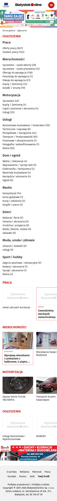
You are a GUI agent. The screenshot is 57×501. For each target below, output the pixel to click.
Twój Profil (43, 476)
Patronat (36, 471)
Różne (6, 148)
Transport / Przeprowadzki (18, 136)
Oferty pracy (10, 48)
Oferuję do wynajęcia (15, 72)
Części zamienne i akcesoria (19, 108)
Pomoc (23, 476)
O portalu (12, 471)
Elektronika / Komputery (17, 168)
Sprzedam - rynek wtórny (17, 65)
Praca (48, 471)
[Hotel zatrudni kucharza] (18, 296)
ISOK (32, 476)
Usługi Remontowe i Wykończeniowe (14, 438)
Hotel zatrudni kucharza (16, 307)
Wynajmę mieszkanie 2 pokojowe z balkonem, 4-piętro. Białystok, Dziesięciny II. (17, 359)
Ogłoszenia (22, 31)
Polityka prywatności (19, 484)
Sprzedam (8, 100)
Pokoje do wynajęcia (14, 80)
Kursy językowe (11, 197)
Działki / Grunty (11, 87)
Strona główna (9, 31)
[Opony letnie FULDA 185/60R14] (18, 385)
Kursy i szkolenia (12, 200)
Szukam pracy (10, 51)
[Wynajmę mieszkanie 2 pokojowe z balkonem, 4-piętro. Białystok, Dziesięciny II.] (18, 340)
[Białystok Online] (28, 5)
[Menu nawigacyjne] (51, 5)
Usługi (6, 112)
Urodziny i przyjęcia (14, 225)
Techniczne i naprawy (15, 129)
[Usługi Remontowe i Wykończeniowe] (18, 424)
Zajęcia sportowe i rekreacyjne (20, 262)
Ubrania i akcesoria (14, 221)
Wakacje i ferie (11, 217)
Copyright (8, 487)
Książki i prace (11, 204)
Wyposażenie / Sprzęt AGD (18, 165)
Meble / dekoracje (13, 161)
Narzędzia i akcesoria (15, 176)
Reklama (24, 471)
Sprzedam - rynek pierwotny (19, 68)
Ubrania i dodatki (13, 245)
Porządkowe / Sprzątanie (17, 132)
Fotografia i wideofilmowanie (19, 144)
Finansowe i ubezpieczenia (18, 140)
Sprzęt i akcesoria (13, 270)
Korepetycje (9, 193)
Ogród (6, 180)
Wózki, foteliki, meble (15, 229)
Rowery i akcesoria (13, 266)
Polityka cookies (40, 484)
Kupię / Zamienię (12, 84)
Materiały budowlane (15, 172)
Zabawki (7, 232)
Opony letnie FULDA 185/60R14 (14, 398)
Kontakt (12, 476)
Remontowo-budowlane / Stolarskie (23, 125)
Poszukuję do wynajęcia (16, 76)
